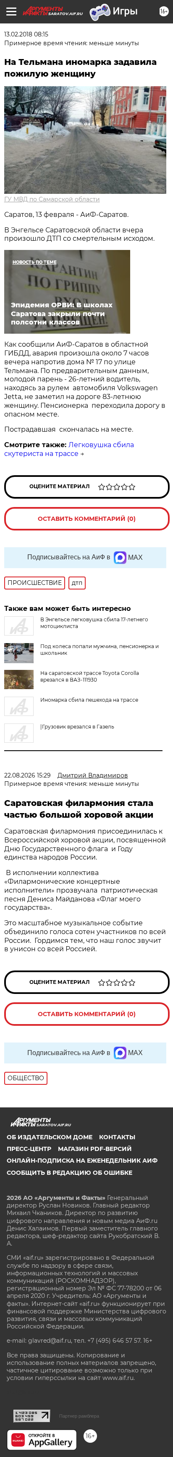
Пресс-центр (29, 1149)
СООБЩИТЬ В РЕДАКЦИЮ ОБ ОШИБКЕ (69, 1172)
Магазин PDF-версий (95, 1149)
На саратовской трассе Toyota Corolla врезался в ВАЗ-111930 (89, 676)
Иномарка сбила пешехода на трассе (89, 700)
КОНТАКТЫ (117, 1137)
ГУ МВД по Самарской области (52, 199)
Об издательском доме (49, 1137)
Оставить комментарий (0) (87, 519)
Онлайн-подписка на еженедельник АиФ (82, 1160)
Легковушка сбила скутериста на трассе (69, 449)
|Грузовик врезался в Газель (77, 726)
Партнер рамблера (79, 1415)
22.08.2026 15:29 (27, 775)
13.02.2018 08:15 (26, 34)
